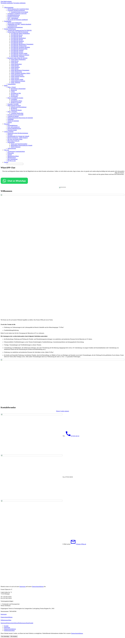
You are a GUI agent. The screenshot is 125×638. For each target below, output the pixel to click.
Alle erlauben (14, 636)
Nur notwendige (5, 636)
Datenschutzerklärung (38, 586)
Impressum (22, 586)
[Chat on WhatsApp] (14, 183)
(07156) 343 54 (75, 436)
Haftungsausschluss (6, 620)
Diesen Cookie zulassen (62, 411)
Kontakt (31, 623)
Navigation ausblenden (7, 3)
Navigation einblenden (19, 3)
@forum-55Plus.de (81, 544)
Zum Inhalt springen (6, 1)
